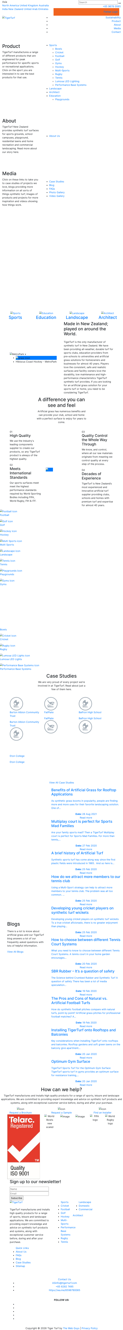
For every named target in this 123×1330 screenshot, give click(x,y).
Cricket (59, 52)
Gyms (58, 63)
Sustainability (113, 17)
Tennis (58, 77)
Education (55, 95)
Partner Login (111, 11)
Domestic (84, 1205)
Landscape (55, 88)
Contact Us (64, 1279)
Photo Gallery (57, 192)
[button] (119, 3)
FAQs (52, 188)
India (5, 9)
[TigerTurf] (8, 17)
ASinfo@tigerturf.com (64, 1282)
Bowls (58, 48)
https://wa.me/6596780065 (64, 1290)
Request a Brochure (20, 1112)
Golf (57, 59)
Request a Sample (61, 1112)
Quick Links (22, 1247)
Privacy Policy (90, 1328)
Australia (44, 5)
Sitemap (20, 1266)
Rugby (58, 74)
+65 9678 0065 (112, 6)
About (117, 24)
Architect (54, 92)
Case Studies (56, 181)
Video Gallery (56, 195)
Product (116, 21)
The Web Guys (71, 1328)
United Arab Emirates (36, 9)
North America (10, 5)
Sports (53, 45)
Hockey (59, 66)
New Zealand (15, 9)
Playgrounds (62, 99)
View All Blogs (15, 951)
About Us (54, 135)
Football (59, 55)
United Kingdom (29, 5)
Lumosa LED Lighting (67, 81)
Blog (51, 185)
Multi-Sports (62, 70)
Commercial (85, 1209)
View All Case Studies (61, 782)
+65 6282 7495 (65, 1286)
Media (117, 28)
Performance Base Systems (70, 84)
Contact (116, 31)
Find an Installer (102, 1112)
